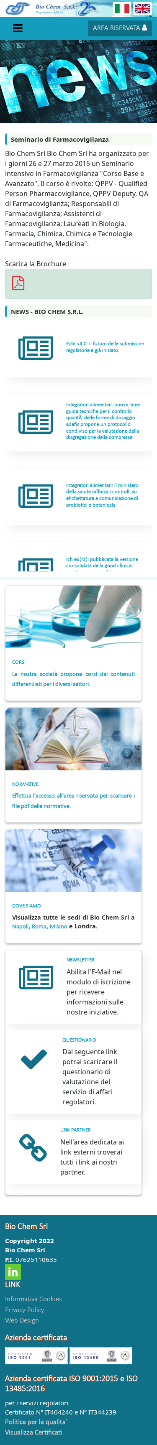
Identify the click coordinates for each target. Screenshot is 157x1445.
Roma (39, 927)
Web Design (22, 1320)
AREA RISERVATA (117, 28)
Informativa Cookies (33, 1299)
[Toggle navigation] (17, 28)
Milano (58, 927)
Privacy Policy (24, 1310)
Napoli (20, 927)
